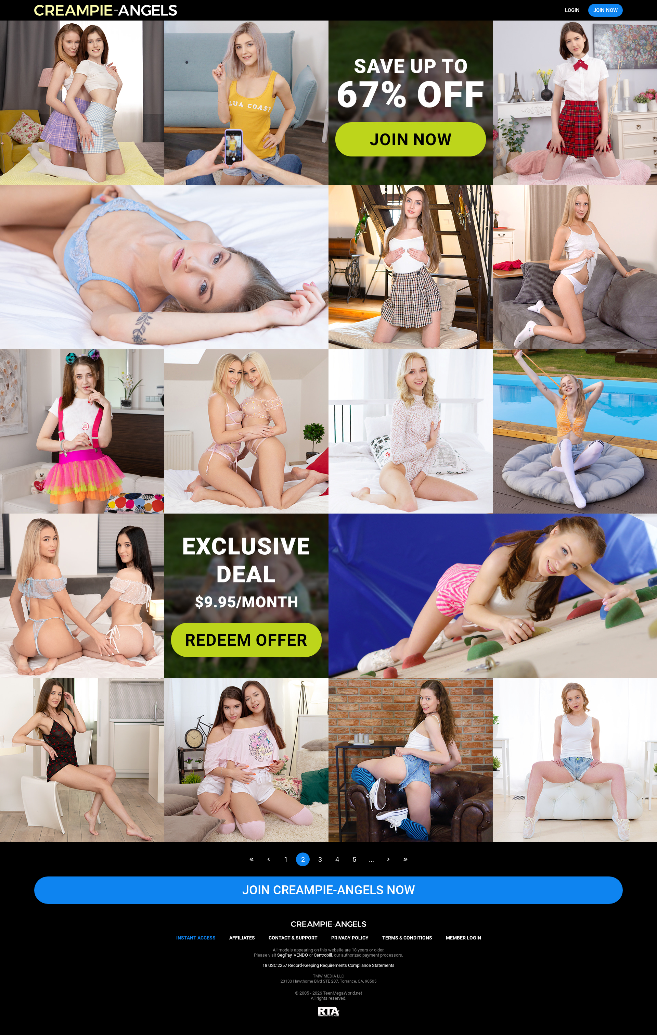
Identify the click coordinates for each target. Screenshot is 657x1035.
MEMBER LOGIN (463, 938)
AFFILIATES (242, 938)
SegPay (284, 955)
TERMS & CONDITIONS (407, 938)
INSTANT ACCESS (196, 938)
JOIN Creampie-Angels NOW (328, 890)
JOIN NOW (605, 10)
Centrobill (323, 955)
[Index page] (105, 10)
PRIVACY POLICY (350, 938)
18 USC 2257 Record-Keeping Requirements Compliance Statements (328, 965)
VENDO (301, 955)
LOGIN (572, 10)
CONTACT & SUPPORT (293, 938)
